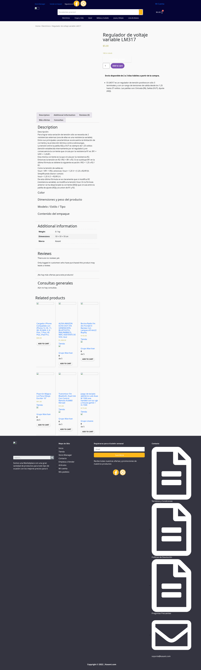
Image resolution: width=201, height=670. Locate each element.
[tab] (44, 115)
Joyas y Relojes (118, 18)
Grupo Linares (87, 421)
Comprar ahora (117, 59)
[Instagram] (83, 3)
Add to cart (43, 343)
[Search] (52, 457)
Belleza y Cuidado (103, 18)
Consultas (58, 120)
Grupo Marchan (66, 353)
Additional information (64, 115)
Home (37, 26)
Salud (90, 18)
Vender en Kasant (56, 4)
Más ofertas (44, 120)
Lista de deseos (133, 18)
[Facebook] (76, 3)
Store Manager (40, 4)
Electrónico (66, 18)
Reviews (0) (84, 115)
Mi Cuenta (159, 4)
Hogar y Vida (79, 18)
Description (44, 115)
